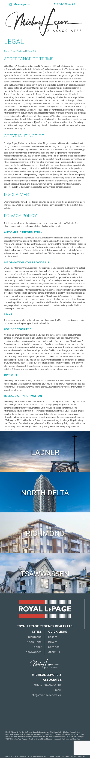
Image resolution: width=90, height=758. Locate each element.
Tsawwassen (33, 652)
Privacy (73, 756)
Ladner (37, 647)
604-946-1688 (53, 685)
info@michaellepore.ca (46, 695)
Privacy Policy (31, 51)
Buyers (52, 642)
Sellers (52, 637)
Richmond (35, 637)
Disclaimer (21, 51)
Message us (21, 4)
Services (54, 647)
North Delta (34, 642)
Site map (81, 756)
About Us (54, 652)
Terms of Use (9, 51)
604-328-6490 (65, 4)
